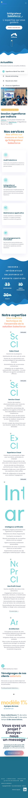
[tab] (14, 71)
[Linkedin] (25, 789)
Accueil (3, 778)
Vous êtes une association (12, 780)
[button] (26, 3)
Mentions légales (16, 789)
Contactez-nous (22, 778)
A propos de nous (11, 778)
